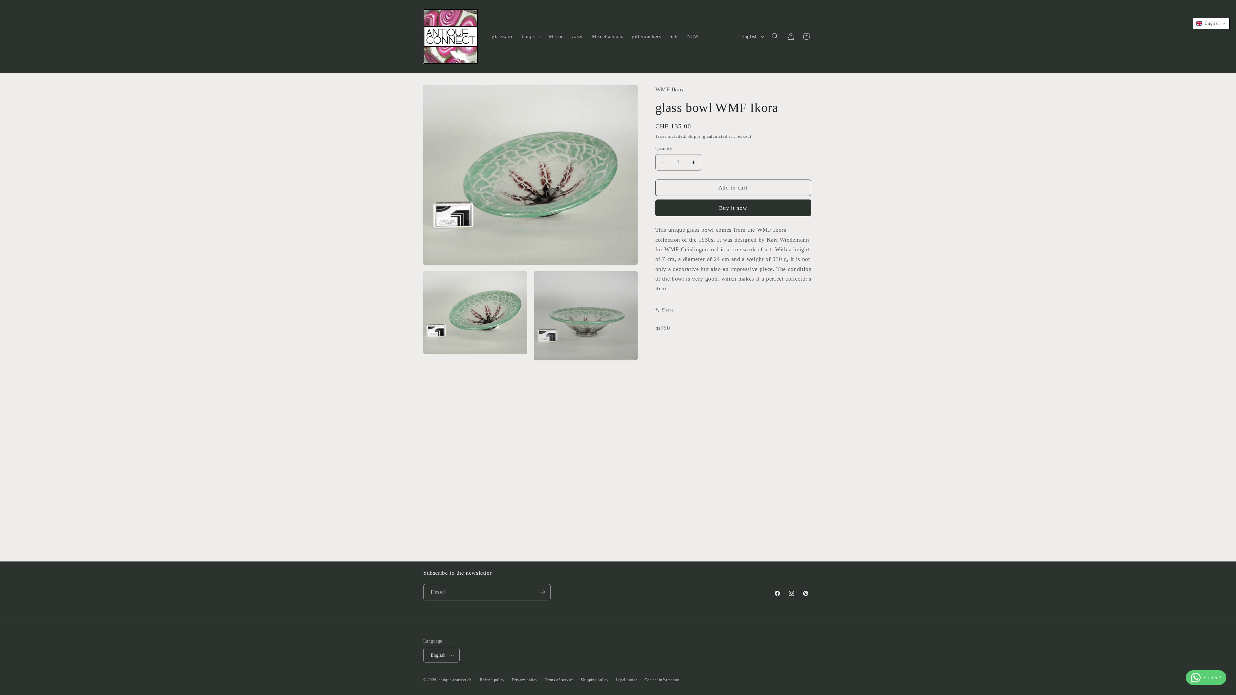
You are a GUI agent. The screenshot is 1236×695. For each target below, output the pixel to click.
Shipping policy (595, 680)
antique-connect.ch (455, 680)
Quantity (663, 148)
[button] (531, 36)
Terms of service (559, 680)
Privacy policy (525, 680)
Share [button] (668, 309)
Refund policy (492, 680)
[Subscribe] (542, 592)
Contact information (661, 680)
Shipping (697, 136)
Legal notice (626, 680)
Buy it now (733, 208)
